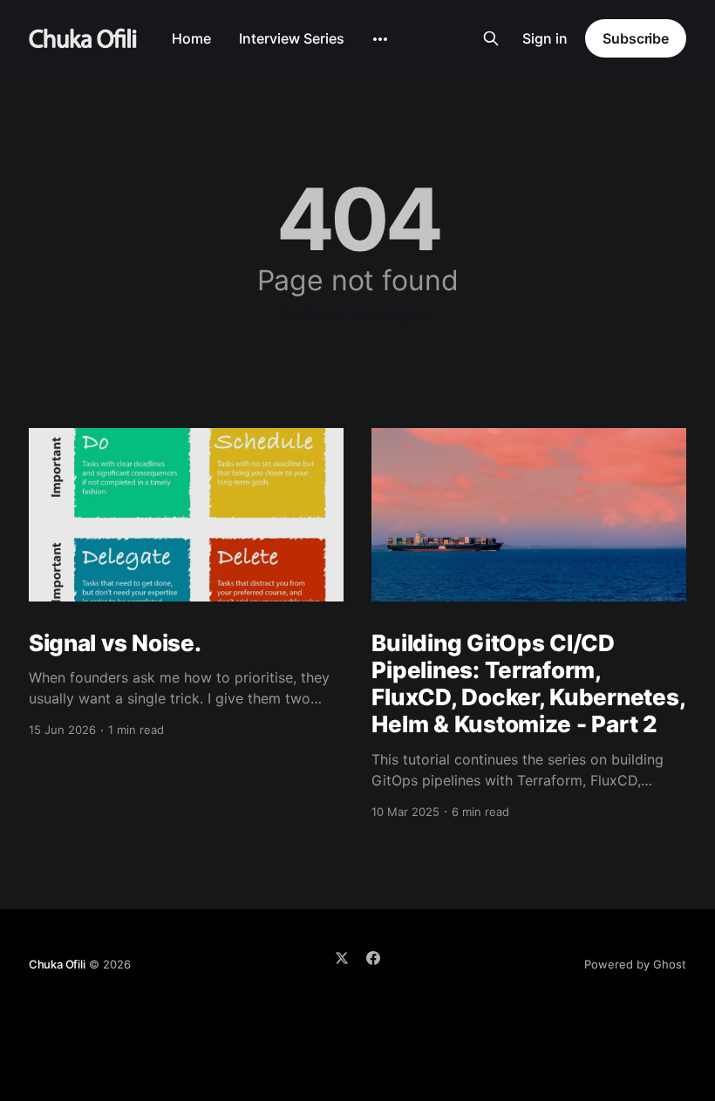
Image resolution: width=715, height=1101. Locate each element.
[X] (342, 958)
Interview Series (291, 38)
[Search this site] (491, 38)
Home (191, 38)
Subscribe (636, 38)
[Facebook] (373, 958)
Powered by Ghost (635, 964)
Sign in (545, 38)
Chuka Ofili (57, 964)
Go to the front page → (358, 314)
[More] (380, 39)
